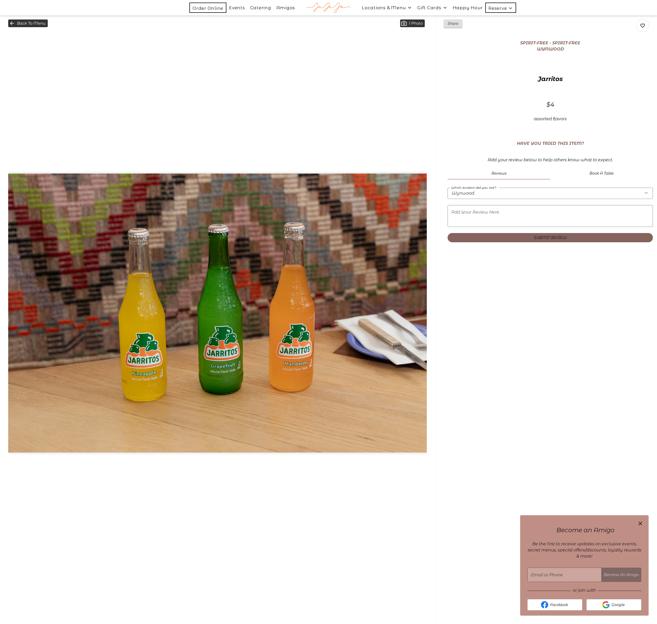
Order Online (207, 8)
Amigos (285, 7)
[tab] (499, 173)
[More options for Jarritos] (642, 25)
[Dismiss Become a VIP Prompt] (640, 523)
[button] (500, 8)
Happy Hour (468, 7)
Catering (260, 7)
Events (237, 7)
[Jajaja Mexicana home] (328, 7)
